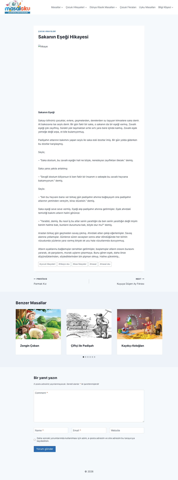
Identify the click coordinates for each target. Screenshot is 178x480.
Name (39, 430)
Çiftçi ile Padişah (82, 345)
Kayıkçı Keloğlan (133, 345)
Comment (41, 392)
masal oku (105, 264)
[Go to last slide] (20, 332)
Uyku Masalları (147, 7)
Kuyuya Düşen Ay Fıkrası (130, 281)
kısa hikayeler (79, 264)
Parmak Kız (40, 281)
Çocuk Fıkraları (128, 7)
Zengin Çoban (29, 345)
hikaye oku (64, 264)
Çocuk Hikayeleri (47, 31)
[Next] (158, 332)
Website (115, 430)
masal (93, 264)
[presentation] (38, 324)
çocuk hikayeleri (47, 264)
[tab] (83, 357)
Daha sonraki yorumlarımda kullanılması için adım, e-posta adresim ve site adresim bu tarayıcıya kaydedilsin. (86, 439)
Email (77, 430)
